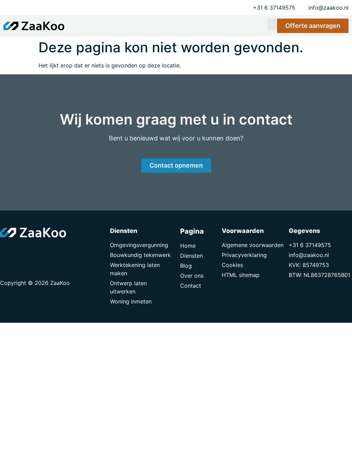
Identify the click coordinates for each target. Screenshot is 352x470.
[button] (272, 24)
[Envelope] (7, 251)
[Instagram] (38, 251)
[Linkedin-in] (22, 251)
